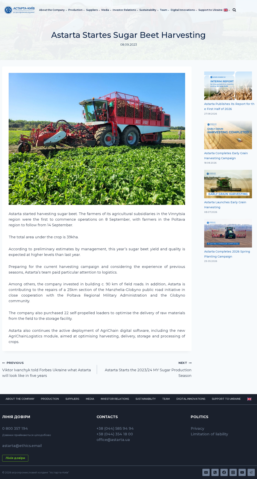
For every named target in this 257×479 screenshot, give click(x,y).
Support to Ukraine (210, 10)
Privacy (197, 428)
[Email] (206, 472)
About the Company (20, 398)
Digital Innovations (190, 398)
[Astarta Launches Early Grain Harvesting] (228, 184)
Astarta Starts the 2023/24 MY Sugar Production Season (148, 369)
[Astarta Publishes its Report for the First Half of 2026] (228, 85)
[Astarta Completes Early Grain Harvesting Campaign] (228, 135)
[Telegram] (251, 472)
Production (50, 398)
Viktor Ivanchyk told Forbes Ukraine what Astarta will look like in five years (46, 369)
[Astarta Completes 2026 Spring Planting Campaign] (228, 233)
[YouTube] (242, 472)
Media (90, 398)
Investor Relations (115, 398)
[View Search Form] (234, 10)
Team (166, 398)
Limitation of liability (209, 434)
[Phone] (215, 472)
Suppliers (72, 398)
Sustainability (146, 398)
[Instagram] (233, 472)
